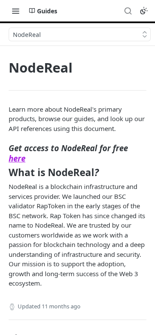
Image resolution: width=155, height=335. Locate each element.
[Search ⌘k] (128, 11)
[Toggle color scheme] (144, 11)
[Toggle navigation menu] (15, 11)
